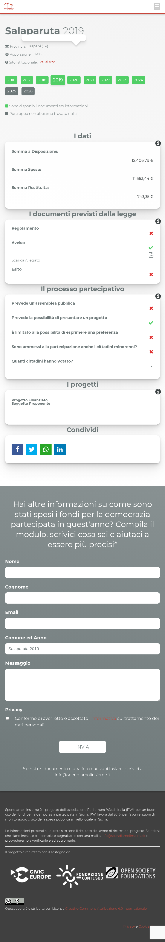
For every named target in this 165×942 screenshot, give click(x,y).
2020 (73, 80)
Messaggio (18, 663)
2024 (138, 80)
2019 (58, 79)
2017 (27, 80)
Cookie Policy (149, 926)
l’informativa (102, 718)
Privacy (14, 709)
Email (11, 612)
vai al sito (47, 62)
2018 (42, 80)
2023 (122, 80)
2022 (105, 80)
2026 (28, 91)
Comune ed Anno (26, 637)
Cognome (16, 587)
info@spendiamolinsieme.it (123, 836)
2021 (90, 80)
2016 (11, 80)
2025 (11, 91)
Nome (12, 561)
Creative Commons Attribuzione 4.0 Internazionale (106, 908)
